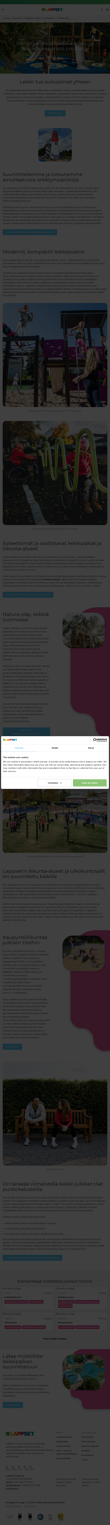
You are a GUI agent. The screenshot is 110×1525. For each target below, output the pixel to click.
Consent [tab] (19, 748)
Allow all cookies (90, 783)
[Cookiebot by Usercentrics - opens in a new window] (95, 740)
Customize (53, 783)
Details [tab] (55, 748)
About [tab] (91, 748)
